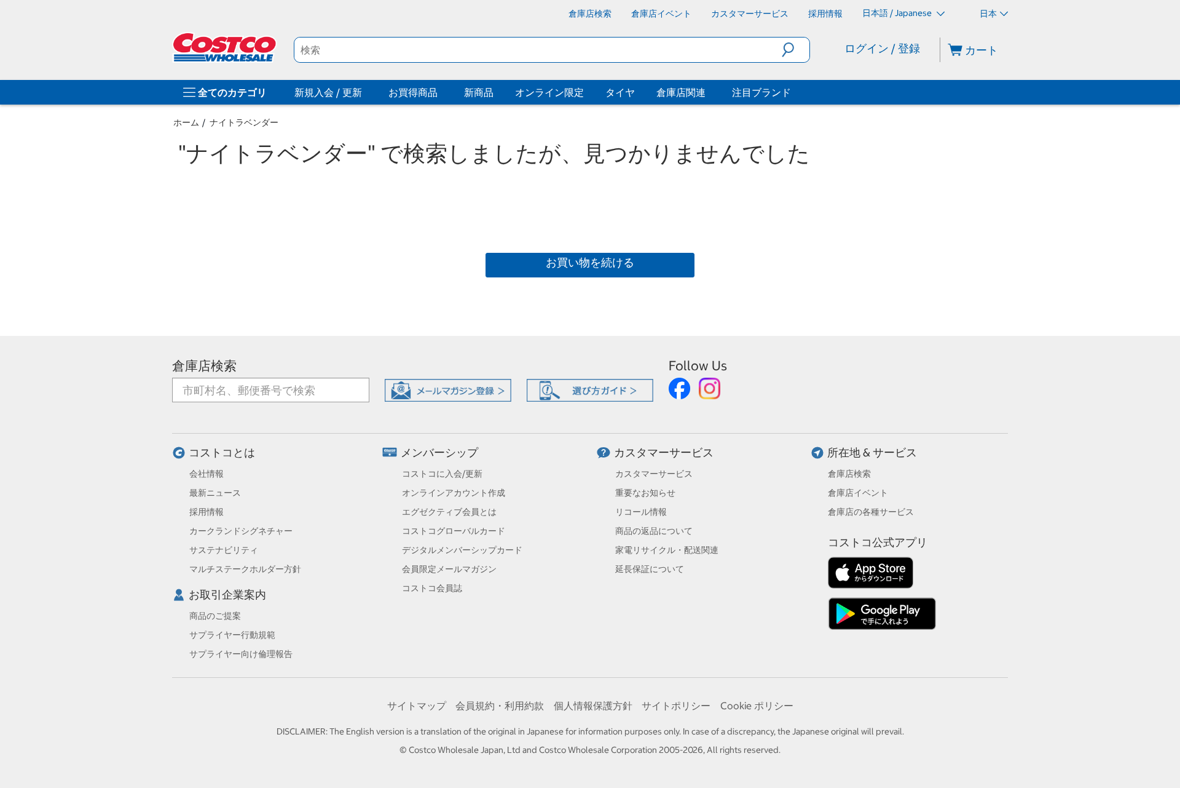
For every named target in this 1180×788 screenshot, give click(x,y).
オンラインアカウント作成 (453, 492)
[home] (225, 47)
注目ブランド (761, 92)
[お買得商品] (440, 92)
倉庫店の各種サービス (871, 511)
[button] (795, 50)
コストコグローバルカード (453, 530)
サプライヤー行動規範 (232, 634)
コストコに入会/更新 (442, 473)
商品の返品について (654, 530)
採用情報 (206, 511)
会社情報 (206, 473)
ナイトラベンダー (244, 122)
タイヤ (620, 92)
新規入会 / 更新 (328, 92)
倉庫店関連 (681, 92)
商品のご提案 (215, 615)
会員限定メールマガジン (449, 569)
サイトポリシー (676, 705)
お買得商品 (413, 92)
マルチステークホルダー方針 (245, 569)
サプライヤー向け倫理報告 (241, 653)
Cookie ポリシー (756, 705)
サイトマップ (416, 705)
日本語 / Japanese (898, 12)
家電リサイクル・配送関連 (666, 549)
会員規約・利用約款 (499, 705)
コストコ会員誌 (432, 588)
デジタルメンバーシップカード (462, 549)
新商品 (479, 92)
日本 (988, 13)
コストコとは (222, 452)
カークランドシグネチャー (241, 530)
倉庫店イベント (858, 492)
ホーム (186, 122)
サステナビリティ (223, 549)
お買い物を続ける (590, 262)
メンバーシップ (439, 452)
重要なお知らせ (645, 492)
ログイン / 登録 (882, 48)
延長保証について (649, 569)
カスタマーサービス (664, 452)
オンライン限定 (549, 92)
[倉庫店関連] (708, 92)
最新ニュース (215, 492)
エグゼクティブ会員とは (449, 511)
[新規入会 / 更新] (364, 92)
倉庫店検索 (204, 365)
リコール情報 (641, 511)
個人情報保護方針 (593, 705)
